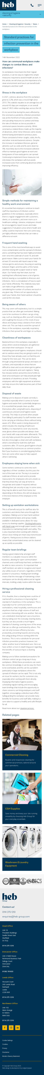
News (35, 24)
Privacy (4, 1048)
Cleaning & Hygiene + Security (20, 24)
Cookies (5, 1044)
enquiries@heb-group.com (16, 916)
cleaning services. (27, 708)
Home (4, 24)
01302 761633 (7, 971)
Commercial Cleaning (16, 755)
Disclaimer (5, 1052)
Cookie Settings (7, 1040)
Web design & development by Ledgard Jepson (17, 1068)
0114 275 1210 (8, 912)
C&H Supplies (12, 808)
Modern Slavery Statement (11, 1056)
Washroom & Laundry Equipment (16, 864)
